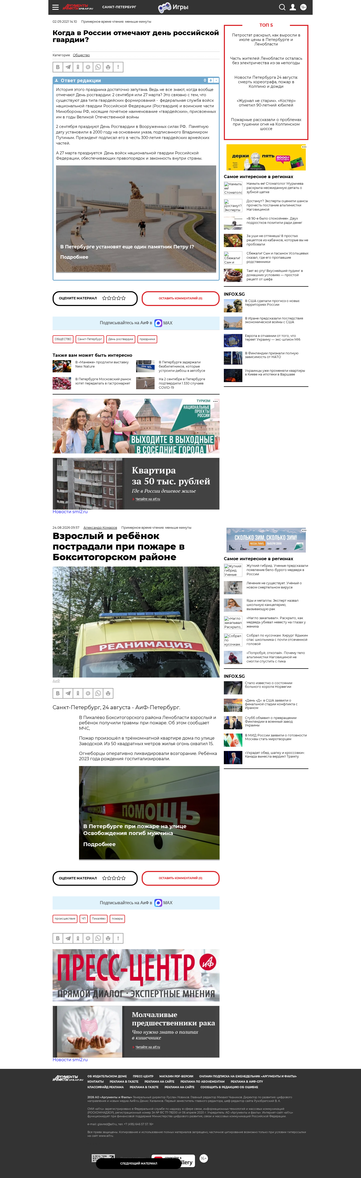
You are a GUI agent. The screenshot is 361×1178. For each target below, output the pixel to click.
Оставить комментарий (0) (180, 298)
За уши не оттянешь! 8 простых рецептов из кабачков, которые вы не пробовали (277, 240)
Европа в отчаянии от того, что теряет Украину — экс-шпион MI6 (272, 337)
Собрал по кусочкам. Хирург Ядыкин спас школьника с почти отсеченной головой (277, 639)
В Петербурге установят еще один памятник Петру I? (127, 246)
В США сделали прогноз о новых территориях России (272, 303)
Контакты (95, 1081)
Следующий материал (138, 1163)
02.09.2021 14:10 (65, 22)
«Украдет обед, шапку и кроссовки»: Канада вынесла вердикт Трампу (275, 754)
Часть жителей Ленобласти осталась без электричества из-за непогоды (266, 60)
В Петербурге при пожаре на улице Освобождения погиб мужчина (135, 829)
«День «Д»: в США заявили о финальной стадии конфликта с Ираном (271, 704)
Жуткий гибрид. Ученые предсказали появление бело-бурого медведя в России (277, 570)
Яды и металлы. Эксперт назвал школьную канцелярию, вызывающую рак (273, 605)
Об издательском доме (107, 1076)
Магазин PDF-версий (176, 1076)
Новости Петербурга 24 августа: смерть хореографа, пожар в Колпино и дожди (266, 82)
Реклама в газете (124, 1081)
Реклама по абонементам (203, 1081)
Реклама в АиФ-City (247, 1081)
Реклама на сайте (159, 1081)
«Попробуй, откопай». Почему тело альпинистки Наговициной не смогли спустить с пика (276, 657)
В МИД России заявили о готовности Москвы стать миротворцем (276, 737)
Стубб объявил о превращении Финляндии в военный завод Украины (271, 721)
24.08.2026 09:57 (66, 528)
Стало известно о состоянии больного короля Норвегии (268, 685)
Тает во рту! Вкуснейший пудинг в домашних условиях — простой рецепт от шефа (275, 275)
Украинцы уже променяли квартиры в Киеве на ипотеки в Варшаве (275, 372)
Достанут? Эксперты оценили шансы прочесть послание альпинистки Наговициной (277, 205)
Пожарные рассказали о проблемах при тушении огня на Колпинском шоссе (266, 124)
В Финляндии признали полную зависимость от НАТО (271, 355)
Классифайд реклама (105, 1087)
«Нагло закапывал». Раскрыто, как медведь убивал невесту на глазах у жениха (276, 622)
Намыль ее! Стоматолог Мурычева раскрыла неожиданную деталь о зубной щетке (275, 188)
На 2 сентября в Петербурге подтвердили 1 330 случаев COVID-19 (182, 383)
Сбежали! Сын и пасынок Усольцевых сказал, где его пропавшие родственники (277, 257)
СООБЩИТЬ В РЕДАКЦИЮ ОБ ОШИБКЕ (229, 1087)
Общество (81, 55)
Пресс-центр (143, 1076)
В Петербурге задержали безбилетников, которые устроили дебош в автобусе (182, 366)
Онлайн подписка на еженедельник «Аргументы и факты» (248, 1076)
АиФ (56, 681)
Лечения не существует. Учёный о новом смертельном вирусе (274, 585)
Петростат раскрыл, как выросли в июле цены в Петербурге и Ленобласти (266, 40)
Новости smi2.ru (70, 511)
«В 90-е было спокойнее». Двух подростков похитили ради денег (274, 220)
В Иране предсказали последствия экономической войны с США (274, 320)
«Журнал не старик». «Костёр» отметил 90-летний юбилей (266, 103)
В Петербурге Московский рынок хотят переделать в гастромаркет (103, 381)
